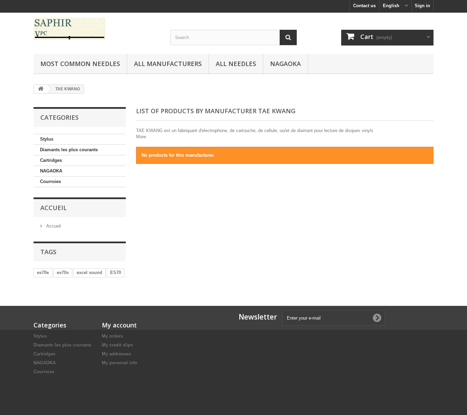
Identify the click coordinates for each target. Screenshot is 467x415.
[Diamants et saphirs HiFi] (97, 29)
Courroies (50, 181)
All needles (236, 64)
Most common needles (80, 64)
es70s (63, 272)
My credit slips (117, 345)
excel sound (89, 272)
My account (119, 325)
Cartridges (51, 160)
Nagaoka (285, 64)
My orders (112, 336)
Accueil (53, 208)
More (141, 136)
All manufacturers (168, 64)
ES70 (115, 272)
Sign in (422, 5)
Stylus (46, 139)
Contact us (364, 5)
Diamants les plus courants (69, 149)
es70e (43, 272)
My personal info (119, 362)
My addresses (116, 353)
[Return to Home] (40, 89)
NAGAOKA (51, 170)
